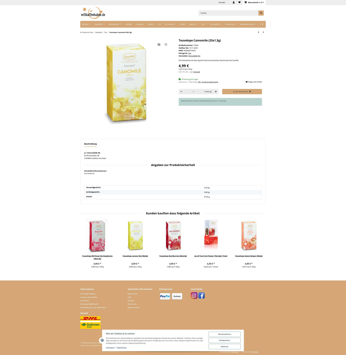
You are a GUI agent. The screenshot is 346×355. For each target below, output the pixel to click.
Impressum (132, 304)
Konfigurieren (224, 340)
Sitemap (131, 300)
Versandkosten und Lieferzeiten (93, 307)
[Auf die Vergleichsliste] (159, 45)
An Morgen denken (88, 294)
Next (262, 245)
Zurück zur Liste (87, 32)
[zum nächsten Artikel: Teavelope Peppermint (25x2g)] (263, 32)
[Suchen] (261, 13)
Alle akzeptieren (224, 334)
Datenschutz (133, 294)
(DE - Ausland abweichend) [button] (208, 82)
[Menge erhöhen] (215, 91)
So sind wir (84, 300)
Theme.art (235, 352)
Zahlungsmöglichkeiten (89, 304)
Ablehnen (224, 347)
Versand (196, 72)
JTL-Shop (255, 352)
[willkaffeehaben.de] (93, 13)
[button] (234, 2)
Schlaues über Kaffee (88, 297)
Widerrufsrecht (134, 307)
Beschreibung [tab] (90, 144)
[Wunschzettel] (239, 2)
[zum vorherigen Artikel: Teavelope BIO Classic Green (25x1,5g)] (258, 32)
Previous (84, 245)
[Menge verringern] (181, 91)
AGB (129, 297)
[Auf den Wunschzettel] (166, 45)
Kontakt (222, 2)
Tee (189, 53)
